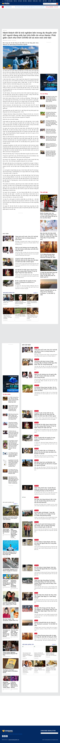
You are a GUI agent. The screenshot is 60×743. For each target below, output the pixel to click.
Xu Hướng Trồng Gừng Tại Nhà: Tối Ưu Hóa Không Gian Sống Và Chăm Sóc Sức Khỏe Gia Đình (51, 115)
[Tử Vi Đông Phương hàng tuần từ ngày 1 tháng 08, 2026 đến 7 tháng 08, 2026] (5, 453)
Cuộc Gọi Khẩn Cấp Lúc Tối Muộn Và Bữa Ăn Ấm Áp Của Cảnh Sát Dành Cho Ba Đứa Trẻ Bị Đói (45, 452)
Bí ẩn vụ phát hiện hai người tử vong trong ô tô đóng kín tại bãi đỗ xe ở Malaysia (25, 282)
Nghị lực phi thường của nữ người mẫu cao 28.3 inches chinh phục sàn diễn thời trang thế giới (26, 249)
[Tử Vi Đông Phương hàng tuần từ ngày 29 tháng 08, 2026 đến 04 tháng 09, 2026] (48, 246)
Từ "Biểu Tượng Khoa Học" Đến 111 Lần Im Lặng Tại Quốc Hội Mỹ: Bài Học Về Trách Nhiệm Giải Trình (13, 400)
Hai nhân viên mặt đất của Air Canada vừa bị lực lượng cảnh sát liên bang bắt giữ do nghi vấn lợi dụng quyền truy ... (45, 506)
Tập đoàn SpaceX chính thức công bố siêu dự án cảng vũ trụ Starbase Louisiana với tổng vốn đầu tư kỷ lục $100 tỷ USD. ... (45, 629)
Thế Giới (5, 30)
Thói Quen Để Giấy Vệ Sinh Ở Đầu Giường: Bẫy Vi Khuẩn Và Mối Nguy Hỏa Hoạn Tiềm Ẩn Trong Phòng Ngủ (51, 123)
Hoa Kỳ (36, 592)
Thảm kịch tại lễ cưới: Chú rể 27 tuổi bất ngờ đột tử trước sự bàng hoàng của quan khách (26, 238)
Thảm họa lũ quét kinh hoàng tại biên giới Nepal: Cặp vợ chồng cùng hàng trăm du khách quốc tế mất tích (44, 525)
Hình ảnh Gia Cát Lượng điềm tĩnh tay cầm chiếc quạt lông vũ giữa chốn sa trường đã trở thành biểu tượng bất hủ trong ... (45, 431)
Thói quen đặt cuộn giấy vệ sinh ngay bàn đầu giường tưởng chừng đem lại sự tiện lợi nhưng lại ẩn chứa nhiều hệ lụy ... (45, 368)
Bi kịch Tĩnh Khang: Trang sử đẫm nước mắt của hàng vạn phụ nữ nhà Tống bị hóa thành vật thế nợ (31, 6)
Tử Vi (36, 633)
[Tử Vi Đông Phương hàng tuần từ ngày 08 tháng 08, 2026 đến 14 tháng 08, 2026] (5, 470)
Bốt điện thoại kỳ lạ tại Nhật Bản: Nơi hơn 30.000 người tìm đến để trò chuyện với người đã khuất (45, 464)
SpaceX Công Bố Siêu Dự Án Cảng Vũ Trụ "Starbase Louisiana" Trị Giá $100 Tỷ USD (45, 624)
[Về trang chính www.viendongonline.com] (3, 1)
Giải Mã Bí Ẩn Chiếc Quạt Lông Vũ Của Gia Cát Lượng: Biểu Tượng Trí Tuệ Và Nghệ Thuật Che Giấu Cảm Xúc (26, 271)
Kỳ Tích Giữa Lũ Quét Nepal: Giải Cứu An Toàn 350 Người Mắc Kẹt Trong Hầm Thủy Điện (45, 543)
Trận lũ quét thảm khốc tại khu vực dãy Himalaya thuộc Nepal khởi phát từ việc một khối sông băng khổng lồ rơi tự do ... (45, 588)
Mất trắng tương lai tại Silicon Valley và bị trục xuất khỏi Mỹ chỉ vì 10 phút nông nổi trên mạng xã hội (13, 417)
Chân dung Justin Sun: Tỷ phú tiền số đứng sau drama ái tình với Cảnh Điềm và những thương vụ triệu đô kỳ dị (45, 489)
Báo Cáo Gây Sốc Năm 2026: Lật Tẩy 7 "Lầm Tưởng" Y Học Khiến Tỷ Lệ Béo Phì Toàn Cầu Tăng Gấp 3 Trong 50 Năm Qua (48, 236)
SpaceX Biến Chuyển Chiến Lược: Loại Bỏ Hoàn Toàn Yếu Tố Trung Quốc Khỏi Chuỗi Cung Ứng (13, 408)
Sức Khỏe (37, 359)
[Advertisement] (30, 19)
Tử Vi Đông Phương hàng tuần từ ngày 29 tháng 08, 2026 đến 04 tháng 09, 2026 (47, 256)
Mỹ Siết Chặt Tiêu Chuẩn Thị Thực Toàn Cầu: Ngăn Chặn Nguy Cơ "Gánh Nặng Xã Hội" (45, 596)
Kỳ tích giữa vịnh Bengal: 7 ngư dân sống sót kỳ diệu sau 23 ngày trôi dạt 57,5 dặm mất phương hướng (44, 514)
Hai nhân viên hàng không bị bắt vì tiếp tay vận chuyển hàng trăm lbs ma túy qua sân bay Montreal (45, 501)
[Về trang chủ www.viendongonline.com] (5, 4)
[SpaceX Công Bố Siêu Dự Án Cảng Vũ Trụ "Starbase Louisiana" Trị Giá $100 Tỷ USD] (48, 283)
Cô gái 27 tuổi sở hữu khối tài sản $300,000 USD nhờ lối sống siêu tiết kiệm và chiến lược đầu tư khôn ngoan (26, 260)
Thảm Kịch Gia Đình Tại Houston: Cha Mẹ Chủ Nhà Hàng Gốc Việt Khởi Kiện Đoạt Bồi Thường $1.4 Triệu (13, 425)
